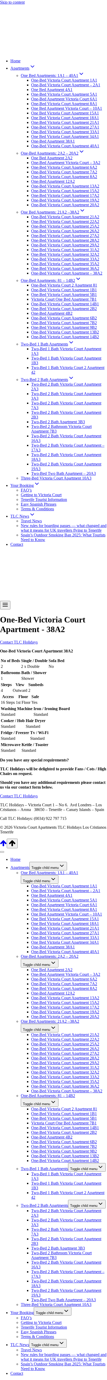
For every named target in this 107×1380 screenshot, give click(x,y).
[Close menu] (2, 852)
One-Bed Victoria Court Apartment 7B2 (64, 322)
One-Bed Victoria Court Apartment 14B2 (65, 337)
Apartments (19, 867)
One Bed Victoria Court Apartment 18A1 (65, 118)
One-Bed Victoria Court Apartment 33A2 (65, 259)
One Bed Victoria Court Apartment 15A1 (65, 113)
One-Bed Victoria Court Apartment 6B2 (64, 318)
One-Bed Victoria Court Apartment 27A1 (65, 127)
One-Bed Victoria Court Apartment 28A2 (65, 240)
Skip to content (12, 2)
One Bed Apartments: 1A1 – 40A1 (49, 872)
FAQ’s (26, 490)
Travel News (31, 521)
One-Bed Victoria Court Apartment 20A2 (65, 205)
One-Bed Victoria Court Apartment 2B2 (64, 308)
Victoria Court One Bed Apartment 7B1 (64, 299)
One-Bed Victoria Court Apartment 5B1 (64, 294)
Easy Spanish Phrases (38, 504)
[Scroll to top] (3, 845)
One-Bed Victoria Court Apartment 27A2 (65, 235)
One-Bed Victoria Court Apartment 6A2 (64, 167)
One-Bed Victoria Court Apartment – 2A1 (65, 85)
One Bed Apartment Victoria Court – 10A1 (66, 108)
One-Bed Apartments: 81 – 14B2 (48, 1095)
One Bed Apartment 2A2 (51, 158)
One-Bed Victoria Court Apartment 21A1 (65, 122)
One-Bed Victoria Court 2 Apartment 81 (64, 285)
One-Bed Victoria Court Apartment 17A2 (65, 195)
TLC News (19, 1344)
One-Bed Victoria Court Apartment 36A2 (65, 268)
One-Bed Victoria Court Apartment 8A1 (64, 103)
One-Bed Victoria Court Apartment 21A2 (65, 217)
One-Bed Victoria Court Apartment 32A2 (65, 254)
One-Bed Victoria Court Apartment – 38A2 (66, 273)
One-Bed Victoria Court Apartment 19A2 (65, 200)
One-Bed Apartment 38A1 (53, 141)
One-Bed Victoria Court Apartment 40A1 (65, 146)
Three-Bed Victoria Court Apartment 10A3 (56, 478)
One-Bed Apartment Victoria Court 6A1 (64, 99)
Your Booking (22, 1312)
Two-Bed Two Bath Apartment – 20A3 (63, 473)
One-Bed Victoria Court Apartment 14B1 (65, 304)
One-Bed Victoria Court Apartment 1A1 (64, 80)
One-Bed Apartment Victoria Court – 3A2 (65, 162)
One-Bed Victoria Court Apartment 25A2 (65, 226)
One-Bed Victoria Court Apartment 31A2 (65, 249)
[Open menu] (5, 605)
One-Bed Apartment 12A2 (53, 181)
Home (15, 61)
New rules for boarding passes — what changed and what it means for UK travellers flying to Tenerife (63, 527)
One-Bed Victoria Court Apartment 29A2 (65, 245)
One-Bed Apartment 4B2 (51, 313)
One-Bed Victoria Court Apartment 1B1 (64, 290)
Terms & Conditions (37, 509)
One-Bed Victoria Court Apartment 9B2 (64, 327)
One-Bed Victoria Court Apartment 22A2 (65, 221)
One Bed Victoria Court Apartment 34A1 (65, 136)
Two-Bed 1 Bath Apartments (44, 1168)
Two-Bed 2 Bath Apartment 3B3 (58, 422)
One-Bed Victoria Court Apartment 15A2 (65, 191)
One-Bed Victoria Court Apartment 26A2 (65, 231)
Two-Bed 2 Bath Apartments (44, 1205)
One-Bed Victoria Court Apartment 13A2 (65, 186)
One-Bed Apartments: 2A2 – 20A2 (49, 956)
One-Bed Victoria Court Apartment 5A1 (64, 94)
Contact (16, 544)
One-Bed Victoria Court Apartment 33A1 (65, 132)
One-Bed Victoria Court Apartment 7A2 (64, 172)
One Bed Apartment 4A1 (51, 89)
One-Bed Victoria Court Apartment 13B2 (65, 332)
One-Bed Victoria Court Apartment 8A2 (64, 176)
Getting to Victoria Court (41, 495)
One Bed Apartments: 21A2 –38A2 (50, 1021)
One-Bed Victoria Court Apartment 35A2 (65, 264)
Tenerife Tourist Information (44, 499)
